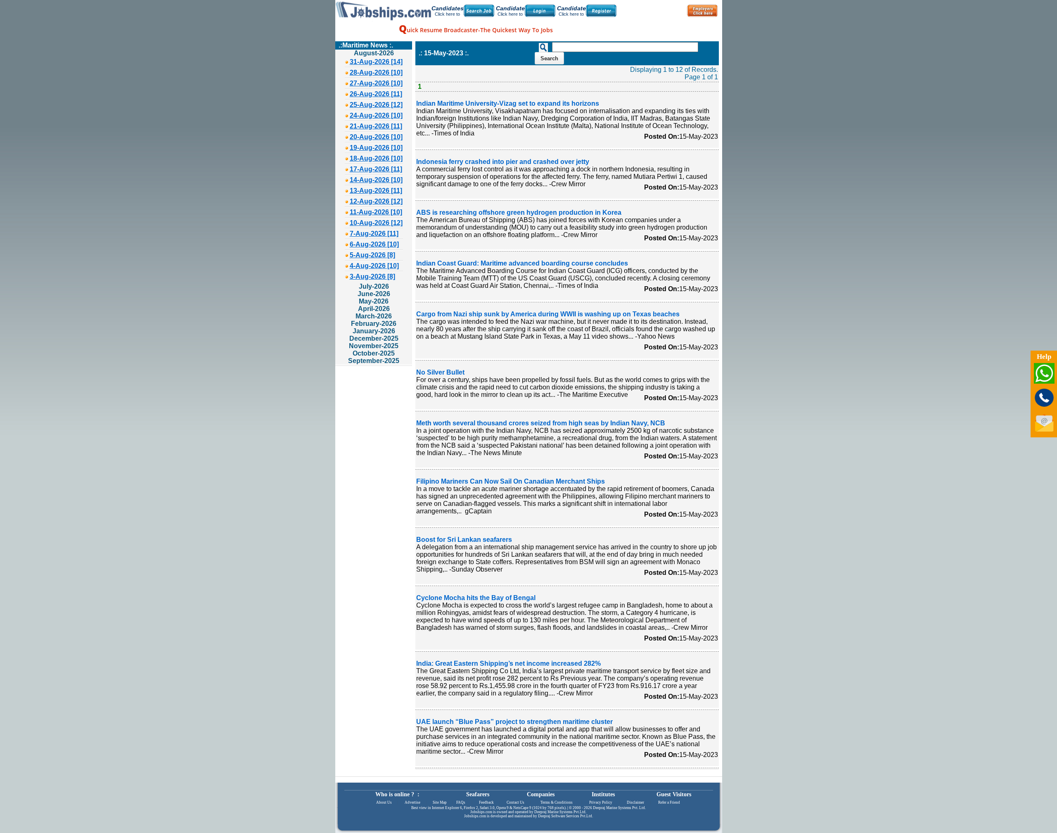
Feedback (486, 802)
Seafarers (477, 794)
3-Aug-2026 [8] (372, 276)
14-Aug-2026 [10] (376, 179)
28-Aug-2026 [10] (376, 72)
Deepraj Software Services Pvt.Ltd (565, 816)
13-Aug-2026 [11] (376, 190)
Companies (541, 794)
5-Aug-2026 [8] (372, 255)
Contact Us (515, 802)
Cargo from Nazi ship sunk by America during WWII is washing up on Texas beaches (548, 314)
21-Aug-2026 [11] (376, 126)
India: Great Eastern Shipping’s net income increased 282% (508, 663)
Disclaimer (635, 802)
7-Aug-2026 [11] (374, 233)
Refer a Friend (669, 802)
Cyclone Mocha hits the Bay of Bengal (476, 597)
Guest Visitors (673, 794)
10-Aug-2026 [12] (376, 222)
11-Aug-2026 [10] (376, 212)
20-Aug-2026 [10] (376, 136)
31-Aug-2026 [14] (376, 61)
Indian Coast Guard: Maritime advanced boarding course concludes (522, 263)
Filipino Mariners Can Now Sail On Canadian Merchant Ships (510, 481)
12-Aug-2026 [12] (376, 201)
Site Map (440, 802)
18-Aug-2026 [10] (376, 158)
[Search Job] (479, 11)
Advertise (412, 802)
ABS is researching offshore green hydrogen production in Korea (518, 212)
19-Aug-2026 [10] (376, 147)
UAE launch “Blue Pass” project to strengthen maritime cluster (514, 721)
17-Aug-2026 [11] (376, 169)
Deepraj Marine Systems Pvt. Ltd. (619, 808)
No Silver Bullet (440, 372)
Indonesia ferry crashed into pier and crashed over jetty (502, 161)
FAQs (460, 802)
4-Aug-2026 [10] (374, 265)
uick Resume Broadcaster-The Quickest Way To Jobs (476, 30)
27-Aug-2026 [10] (376, 83)
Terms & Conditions (556, 802)
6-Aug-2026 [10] (374, 244)
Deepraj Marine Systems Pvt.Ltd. (560, 812)
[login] (540, 11)
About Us (384, 802)
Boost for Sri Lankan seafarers (464, 539)
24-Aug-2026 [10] (376, 115)
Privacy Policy (600, 802)
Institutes (603, 794)
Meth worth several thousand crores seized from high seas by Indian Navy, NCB (540, 423)
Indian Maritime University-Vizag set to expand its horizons (507, 103)
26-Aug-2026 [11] (376, 93)
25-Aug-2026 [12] (376, 104)
